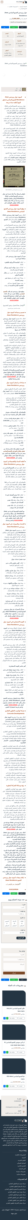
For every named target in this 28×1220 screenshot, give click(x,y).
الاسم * (23, 904)
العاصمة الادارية (22, 1166)
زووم (5, 27)
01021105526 (14, 205)
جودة (12, 1213)
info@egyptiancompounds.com (13, 1107)
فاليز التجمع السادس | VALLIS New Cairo (15, 1010)
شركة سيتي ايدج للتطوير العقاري (17, 1183)
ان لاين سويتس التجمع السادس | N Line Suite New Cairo (14, 1044)
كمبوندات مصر (5, 1209)
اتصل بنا (20, 1018)
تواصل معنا (12, 1018)
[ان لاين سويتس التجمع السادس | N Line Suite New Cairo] (14, 1032)
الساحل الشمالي (21, 1163)
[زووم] (4, 1018)
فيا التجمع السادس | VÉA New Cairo (15, 1078)
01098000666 (17, 1101)
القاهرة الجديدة (22, 1160)
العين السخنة (22, 1168)
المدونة (24, 1157)
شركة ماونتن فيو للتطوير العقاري (17, 1194)
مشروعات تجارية (21, 1174)
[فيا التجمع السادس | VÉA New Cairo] (14, 1066)
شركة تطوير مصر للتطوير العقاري (17, 1200)
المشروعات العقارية (20, 1154)
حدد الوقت (23, 930)
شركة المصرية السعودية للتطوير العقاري (15, 1189)
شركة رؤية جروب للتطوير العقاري (17, 1192)
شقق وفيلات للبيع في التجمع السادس (14, 451)
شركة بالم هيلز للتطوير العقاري (17, 1186)
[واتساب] (7, 1018)
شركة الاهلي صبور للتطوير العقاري (17, 1197)
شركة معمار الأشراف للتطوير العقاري (16, 1203)
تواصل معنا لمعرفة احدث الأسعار (18, 22)
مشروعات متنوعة (21, 1171)
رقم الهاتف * (22, 911)
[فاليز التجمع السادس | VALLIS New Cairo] (14, 998)
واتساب (13, 27)
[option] (14, 74)
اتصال (22, 27)
